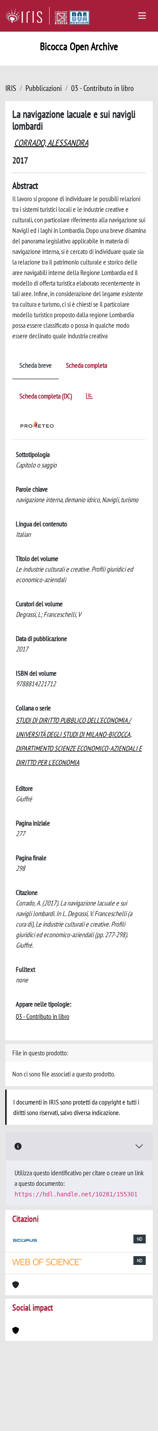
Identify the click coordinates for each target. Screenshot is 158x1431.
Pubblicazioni (43, 88)
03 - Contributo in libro (102, 88)
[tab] (89, 397)
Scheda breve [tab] (35, 365)
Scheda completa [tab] (86, 365)
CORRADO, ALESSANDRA (51, 143)
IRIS (10, 88)
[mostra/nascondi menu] (142, 15)
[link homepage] (27, 16)
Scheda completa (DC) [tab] (45, 395)
